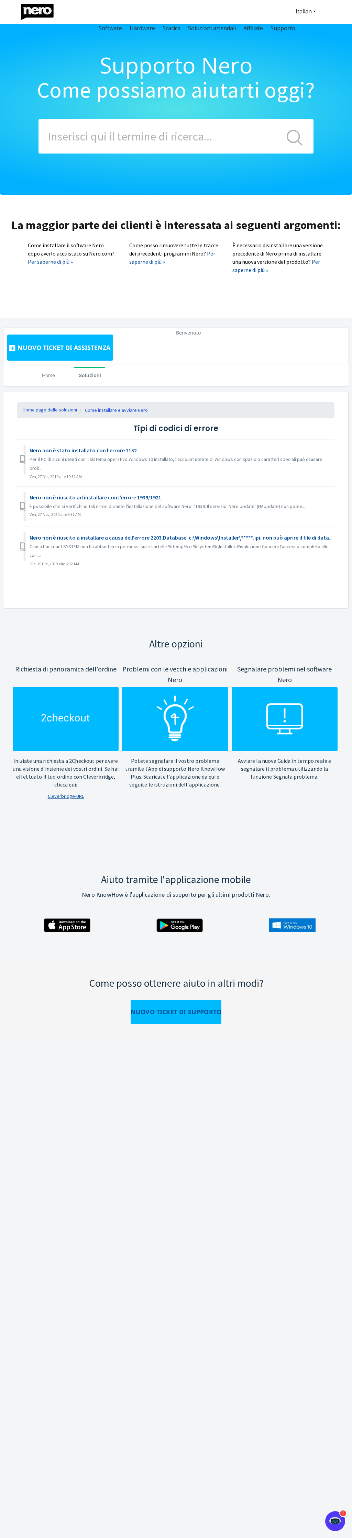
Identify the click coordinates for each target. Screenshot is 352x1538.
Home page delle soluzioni (50, 410)
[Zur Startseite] (41, 10)
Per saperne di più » (50, 261)
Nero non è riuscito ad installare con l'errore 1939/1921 (95, 497)
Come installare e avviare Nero (116, 410)
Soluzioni (90, 375)
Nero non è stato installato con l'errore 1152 (83, 450)
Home (48, 375)
